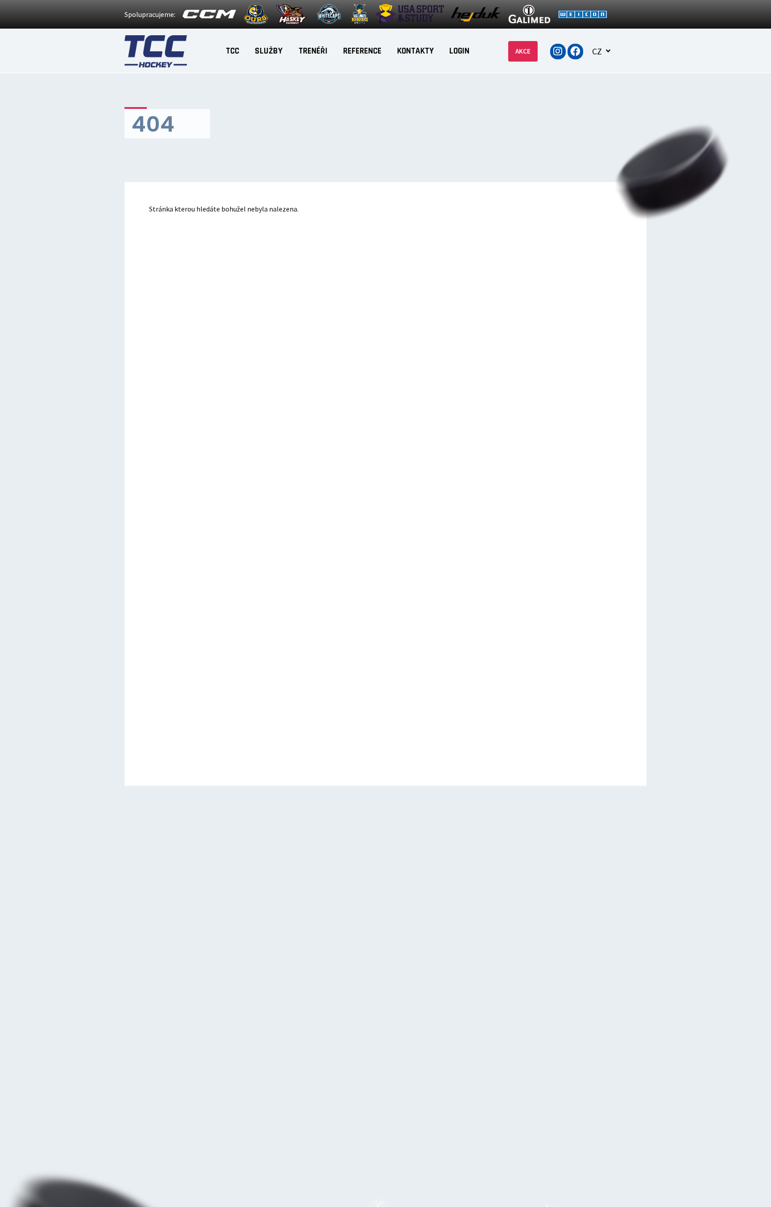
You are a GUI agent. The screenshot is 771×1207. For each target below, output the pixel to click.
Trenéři (312, 51)
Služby (268, 51)
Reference (362, 51)
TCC (232, 51)
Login (459, 51)
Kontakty (415, 51)
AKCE (523, 51)
